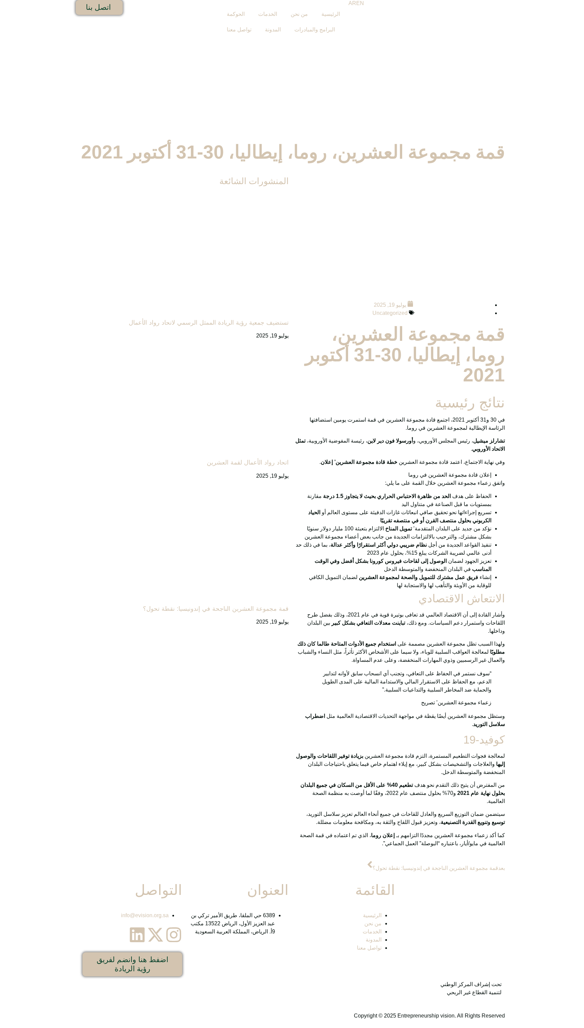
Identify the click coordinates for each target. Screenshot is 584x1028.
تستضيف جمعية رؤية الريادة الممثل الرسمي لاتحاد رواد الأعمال (209, 322)
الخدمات (267, 14)
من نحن (299, 14)
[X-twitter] (155, 934)
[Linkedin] (137, 934)
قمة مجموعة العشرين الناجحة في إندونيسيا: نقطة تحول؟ (216, 608)
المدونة (273, 29)
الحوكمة (236, 14)
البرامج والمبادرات (314, 29)
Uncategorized (390, 313)
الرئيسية (330, 14)
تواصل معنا (239, 29)
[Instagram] (173, 934)
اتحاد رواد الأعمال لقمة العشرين (248, 462)
